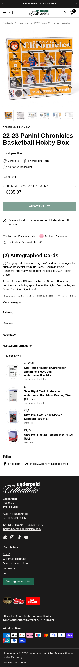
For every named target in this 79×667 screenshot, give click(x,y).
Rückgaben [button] (10, 334)
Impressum (10, 568)
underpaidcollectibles (41, 653)
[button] (11, 12)
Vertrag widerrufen (18, 581)
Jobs (6, 573)
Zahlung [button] (8, 312)
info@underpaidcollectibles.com (22, 528)
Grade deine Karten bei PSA (39, 3)
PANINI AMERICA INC (16, 127)
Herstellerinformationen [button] (18, 345)
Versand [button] (8, 323)
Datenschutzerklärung (16, 563)
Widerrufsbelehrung (14, 558)
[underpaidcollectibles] (39, 12)
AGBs (6, 553)
